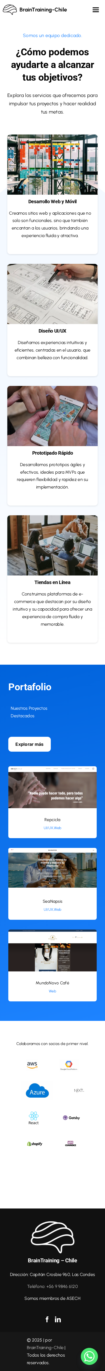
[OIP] (32, 1061)
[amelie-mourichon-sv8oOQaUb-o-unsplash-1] (52, 266)
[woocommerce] (70, 1138)
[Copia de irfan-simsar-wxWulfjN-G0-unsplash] (52, 136)
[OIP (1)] (37, 1083)
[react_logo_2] (33, 1111)
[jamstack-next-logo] (79, 1089)
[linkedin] (58, 1319)
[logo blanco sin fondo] (52, 1222)
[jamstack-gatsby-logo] (71, 1115)
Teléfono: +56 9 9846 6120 (52, 1286)
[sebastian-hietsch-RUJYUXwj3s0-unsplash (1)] (52, 388)
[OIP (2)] (69, 1061)
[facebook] (47, 1319)
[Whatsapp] (89, 1356)
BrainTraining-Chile (45, 1347)
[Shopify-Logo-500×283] (34, 1141)
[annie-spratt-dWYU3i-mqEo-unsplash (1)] (52, 517)
